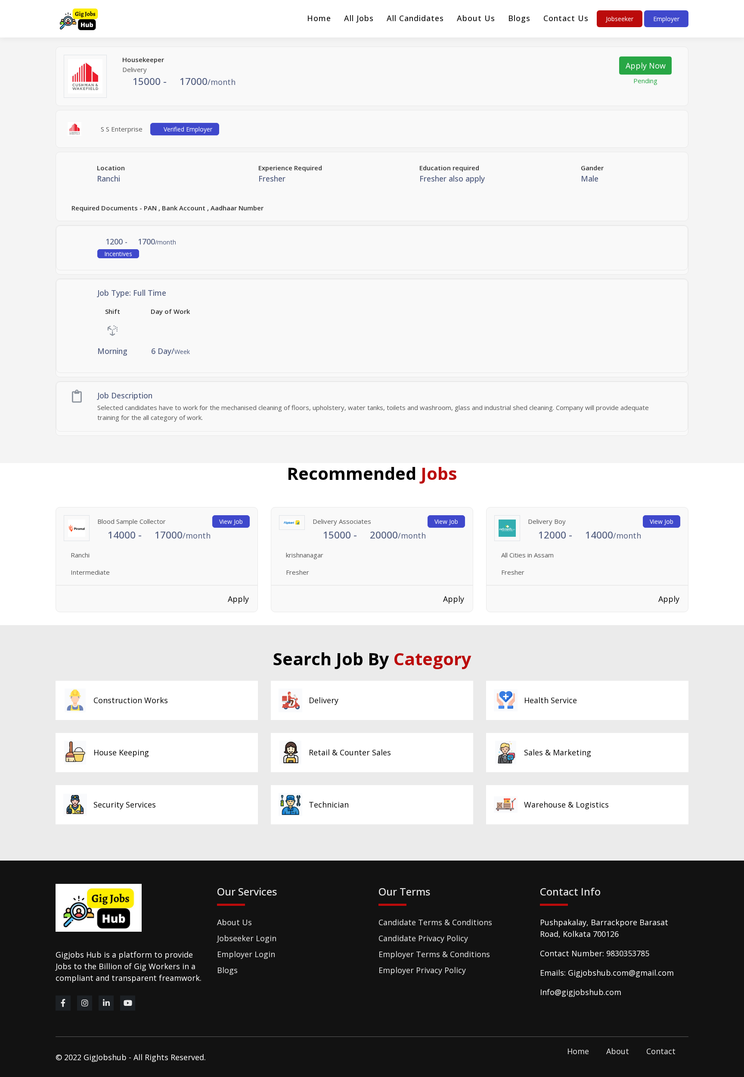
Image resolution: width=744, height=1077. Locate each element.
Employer (666, 19)
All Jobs (359, 18)
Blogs (519, 18)
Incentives (118, 254)
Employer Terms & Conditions (434, 954)
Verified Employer (187, 129)
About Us (476, 18)
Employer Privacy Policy (422, 970)
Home (319, 18)
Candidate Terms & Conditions (435, 922)
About (617, 1051)
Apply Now (646, 65)
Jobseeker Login (246, 938)
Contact (661, 1051)
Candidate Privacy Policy (423, 938)
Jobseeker (619, 19)
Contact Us (566, 18)
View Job (231, 521)
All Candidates (415, 18)
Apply (238, 599)
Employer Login (246, 954)
